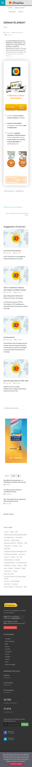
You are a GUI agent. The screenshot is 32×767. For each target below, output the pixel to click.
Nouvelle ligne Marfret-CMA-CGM (16, 381)
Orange (15, 571)
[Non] (30, 759)
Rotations (7, 675)
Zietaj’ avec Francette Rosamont (13, 207)
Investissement (9, 337)
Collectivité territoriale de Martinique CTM (15, 551)
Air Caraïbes (19, 537)
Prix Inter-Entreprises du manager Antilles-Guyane (15, 577)
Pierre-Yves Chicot (9, 574)
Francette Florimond (18, 32)
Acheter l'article (21, 107)
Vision (6, 662)
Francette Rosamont (21, 562)
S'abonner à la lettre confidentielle (21, 179)
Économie (7, 484)
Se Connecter (10, 107)
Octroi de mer (7, 571)
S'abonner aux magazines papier (10, 179)
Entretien (7, 649)
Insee (5, 568)
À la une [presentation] (7, 475)
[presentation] (19, 476)
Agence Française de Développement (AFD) (15, 534)
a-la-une (6, 532)
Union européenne (9, 586)
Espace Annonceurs (10, 627)
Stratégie (7, 657)
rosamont (6, 581)
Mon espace (12, 11)
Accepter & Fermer (16, 764)
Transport (18, 383)
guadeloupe (7, 565)
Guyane (14, 565)
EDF (21, 557)
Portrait (7, 654)
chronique (15, 546)
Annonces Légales (10, 664)
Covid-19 (6, 557)
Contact (21, 11)
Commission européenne (10, 554)
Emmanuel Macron (9, 560)
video (25, 586)
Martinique (17, 568)
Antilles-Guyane (15, 540)
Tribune (7, 659)
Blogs (6, 644)
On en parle (9, 34)
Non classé (18, 253)
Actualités (8, 638)
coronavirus (22, 554)
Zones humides (8, 682)
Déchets (13, 557)
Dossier (7, 646)
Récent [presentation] (13, 475)
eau (17, 557)
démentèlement (19, 191)
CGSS (25, 543)
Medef (23, 568)
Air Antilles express (9, 537)
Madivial (11, 568)
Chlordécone (7, 546)
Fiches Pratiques (9, 641)
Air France (6, 540)
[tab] (7, 476)
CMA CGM (7, 548)
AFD (16, 532)
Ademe (12, 532)
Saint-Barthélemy (15, 581)
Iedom (25, 565)
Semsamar (15, 584)
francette (17, 560)
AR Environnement (9, 191)
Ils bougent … (9, 651)
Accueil (10, 7)
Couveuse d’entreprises (12, 251)
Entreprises (8, 494)
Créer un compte (19, 7)
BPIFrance (20, 543)
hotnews (20, 565)
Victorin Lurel (18, 586)
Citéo (20, 546)
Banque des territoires (10, 543)
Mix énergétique (9, 690)
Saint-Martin (7, 584)
